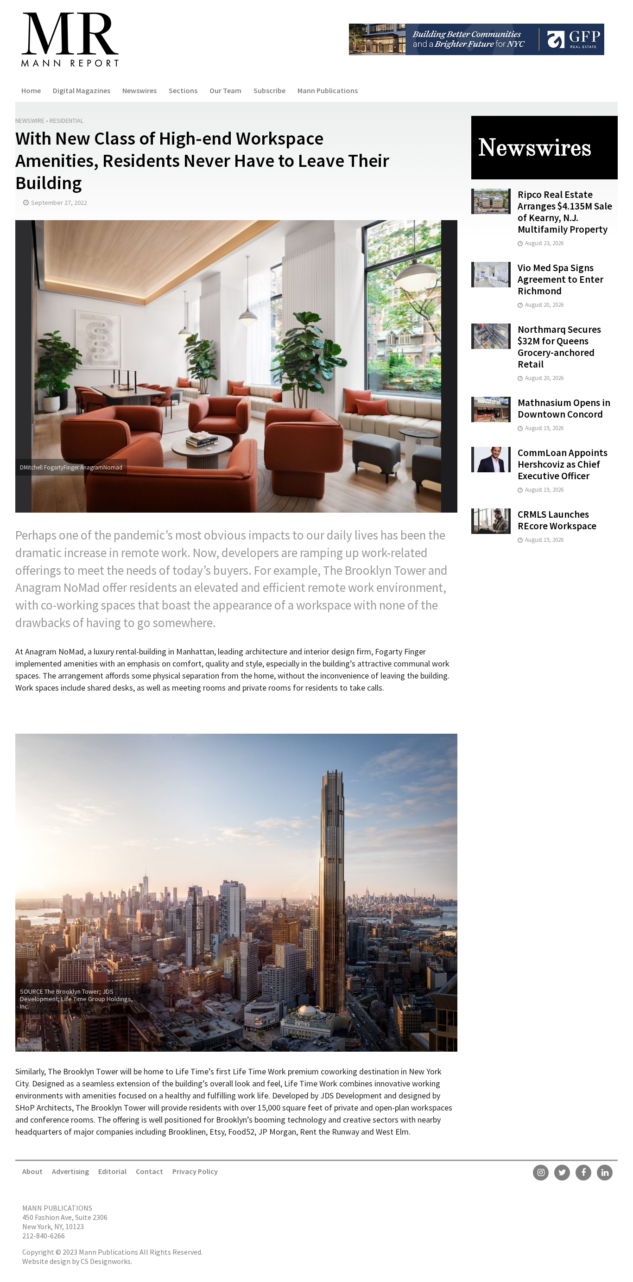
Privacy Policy (195, 1171)
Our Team (225, 90)
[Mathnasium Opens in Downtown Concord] (491, 408)
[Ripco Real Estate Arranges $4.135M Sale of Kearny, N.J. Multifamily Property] (491, 200)
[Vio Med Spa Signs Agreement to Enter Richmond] (491, 273)
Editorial (112, 1171)
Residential (66, 120)
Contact (149, 1171)
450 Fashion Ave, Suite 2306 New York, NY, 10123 (65, 1221)
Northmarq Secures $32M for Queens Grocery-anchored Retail (559, 347)
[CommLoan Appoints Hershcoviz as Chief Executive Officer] (491, 458)
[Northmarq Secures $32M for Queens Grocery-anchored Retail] (491, 335)
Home (31, 90)
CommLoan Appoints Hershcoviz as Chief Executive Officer (563, 464)
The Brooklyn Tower (374, 570)
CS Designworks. (106, 1261)
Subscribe (269, 90)
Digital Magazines (81, 90)
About (32, 1171)
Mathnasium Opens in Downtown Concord (564, 408)
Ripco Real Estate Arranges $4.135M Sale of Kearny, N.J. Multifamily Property (565, 212)
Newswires (139, 90)
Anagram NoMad (57, 587)
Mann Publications (328, 90)
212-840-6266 (43, 1235)
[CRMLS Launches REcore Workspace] (491, 520)
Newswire (29, 120)
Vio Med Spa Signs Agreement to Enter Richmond (560, 279)
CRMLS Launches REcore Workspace (557, 520)
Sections (183, 90)
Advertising (70, 1171)
